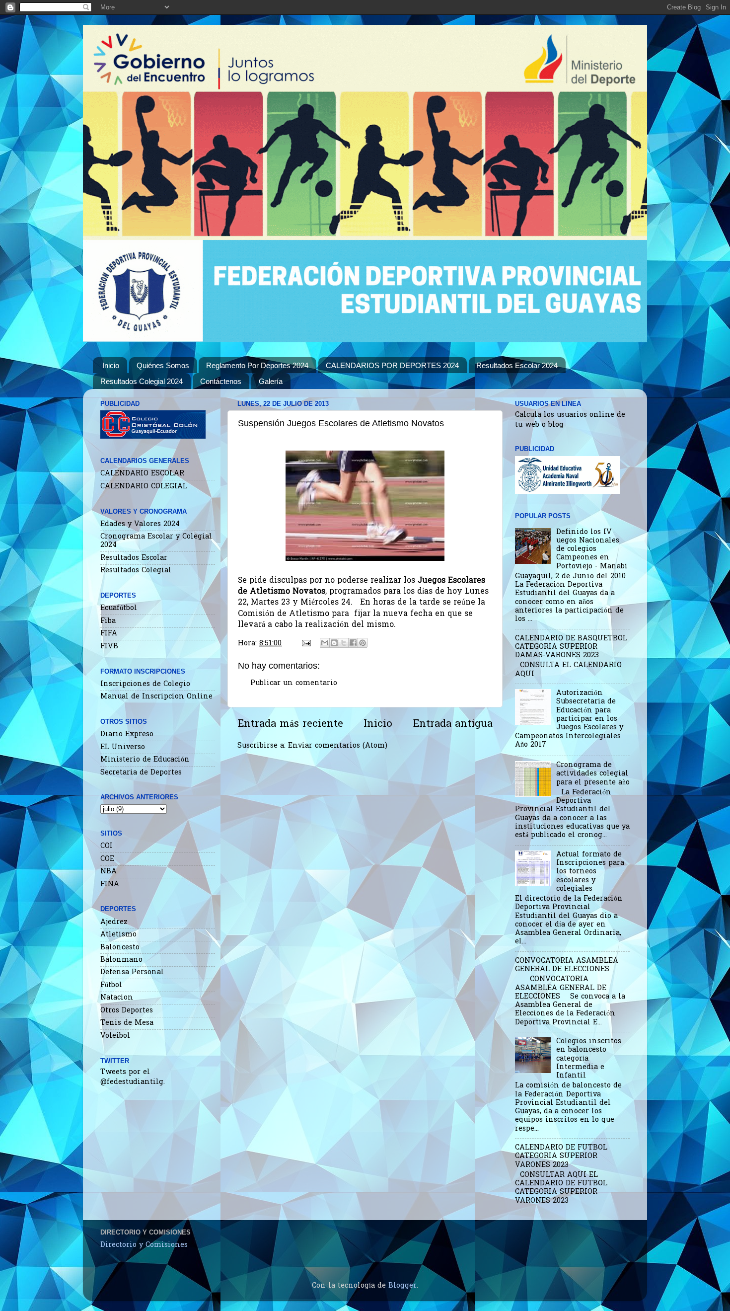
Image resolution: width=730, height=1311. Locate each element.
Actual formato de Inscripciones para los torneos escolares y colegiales (590, 871)
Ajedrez (114, 922)
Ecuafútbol (118, 608)
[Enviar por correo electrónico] (325, 643)
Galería (271, 381)
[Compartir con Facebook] (353, 643)
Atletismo (118, 934)
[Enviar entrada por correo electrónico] (305, 643)
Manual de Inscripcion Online (156, 697)
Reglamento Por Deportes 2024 (257, 365)
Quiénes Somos (163, 365)
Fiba (108, 621)
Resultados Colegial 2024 (141, 381)
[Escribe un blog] (334, 643)
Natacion (116, 998)
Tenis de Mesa (126, 1023)
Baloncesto (120, 947)
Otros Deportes (126, 1010)
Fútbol (111, 985)
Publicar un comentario (293, 683)
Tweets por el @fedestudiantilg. (132, 1077)
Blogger (402, 1286)
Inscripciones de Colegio (145, 684)
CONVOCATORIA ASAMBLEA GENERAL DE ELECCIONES (566, 965)
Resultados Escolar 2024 (517, 365)
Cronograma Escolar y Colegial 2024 (156, 541)
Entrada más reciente (290, 724)
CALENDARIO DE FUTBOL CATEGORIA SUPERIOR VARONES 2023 (561, 1156)
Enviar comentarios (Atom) (337, 746)
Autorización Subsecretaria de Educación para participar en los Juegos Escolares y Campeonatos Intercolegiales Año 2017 (569, 719)
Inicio (110, 365)
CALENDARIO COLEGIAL (143, 486)
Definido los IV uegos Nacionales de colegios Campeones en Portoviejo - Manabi (592, 549)
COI (106, 846)
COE (107, 859)
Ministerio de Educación (145, 760)
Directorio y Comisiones (144, 1245)
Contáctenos (220, 381)
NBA (108, 871)
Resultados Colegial (135, 570)
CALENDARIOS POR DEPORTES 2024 (392, 365)
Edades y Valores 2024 (140, 524)
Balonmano (121, 960)
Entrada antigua (453, 724)
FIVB (109, 646)
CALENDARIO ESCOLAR (142, 473)
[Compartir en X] (344, 643)
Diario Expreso (126, 734)
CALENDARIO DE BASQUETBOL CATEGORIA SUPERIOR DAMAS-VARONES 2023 (571, 647)
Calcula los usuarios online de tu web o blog (570, 420)
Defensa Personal (132, 972)
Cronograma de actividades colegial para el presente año (593, 774)
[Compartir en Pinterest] (362, 643)
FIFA (108, 633)
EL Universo (122, 747)
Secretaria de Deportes (141, 773)
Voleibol (115, 1036)
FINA (109, 884)
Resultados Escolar (133, 558)
